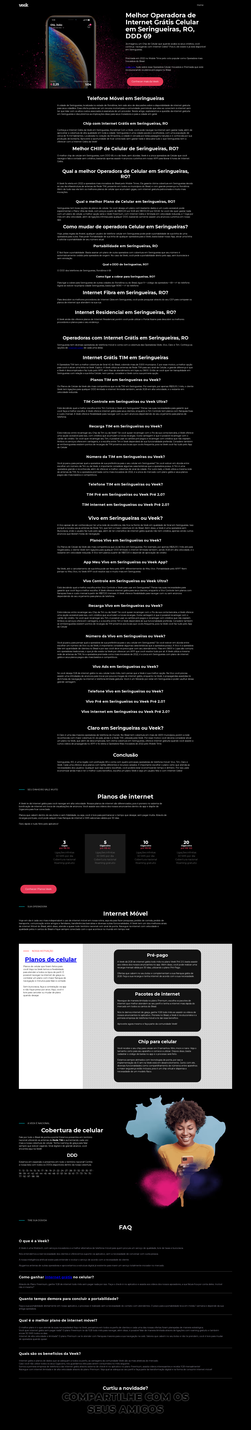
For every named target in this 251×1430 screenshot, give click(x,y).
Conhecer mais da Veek (145, 81)
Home (200, 5)
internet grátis (58, 1277)
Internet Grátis (75, 347)
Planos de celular (51, 959)
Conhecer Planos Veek (38, 889)
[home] (23, 5)
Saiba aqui (131, 67)
